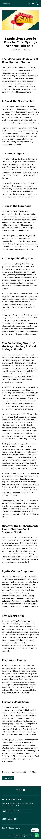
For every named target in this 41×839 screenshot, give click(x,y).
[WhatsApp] (37, 835)
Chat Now (34, 830)
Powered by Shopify (20, 836)
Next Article (8, 778)
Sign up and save (12, 799)
